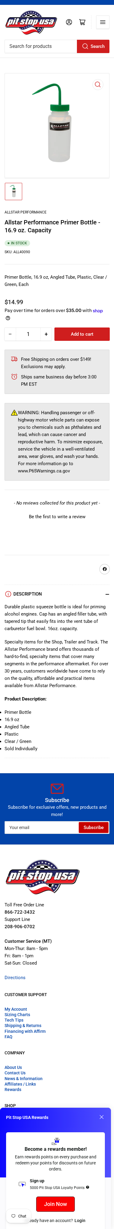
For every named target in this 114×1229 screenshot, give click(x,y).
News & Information (24, 1078)
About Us (13, 1067)
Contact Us (15, 1072)
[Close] (101, 1117)
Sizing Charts (17, 1014)
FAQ (8, 1036)
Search (98, 46)
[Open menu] (102, 22)
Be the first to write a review (57, 516)
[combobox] (57, 46)
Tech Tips (14, 1020)
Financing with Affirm (25, 1031)
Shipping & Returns (23, 1025)
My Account (16, 1009)
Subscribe (94, 827)
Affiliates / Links (20, 1084)
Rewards (13, 1089)
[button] (57, 516)
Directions (15, 977)
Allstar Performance (26, 212)
